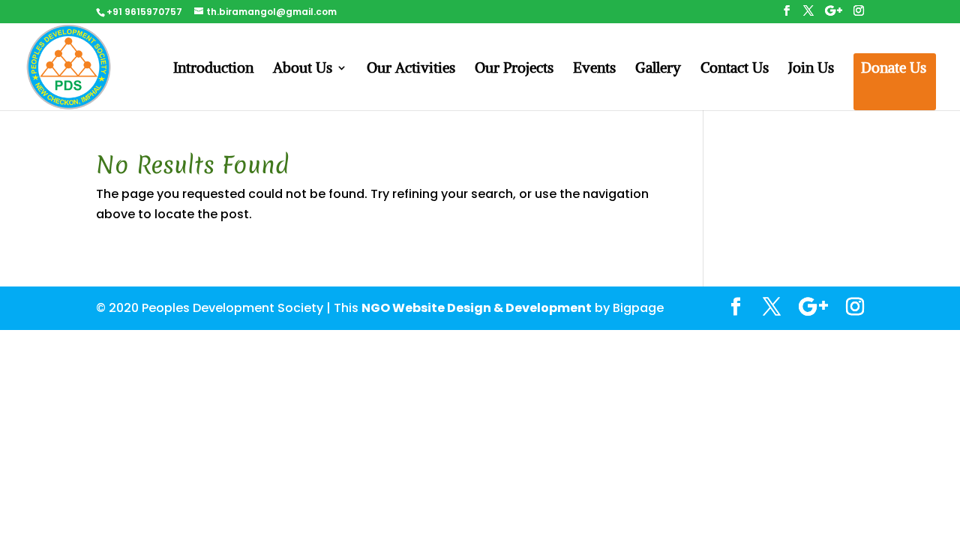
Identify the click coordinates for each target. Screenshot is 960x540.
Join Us (811, 69)
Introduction (213, 69)
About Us (302, 69)
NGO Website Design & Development (477, 307)
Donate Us (893, 69)
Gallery (658, 69)
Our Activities (411, 69)
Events (594, 69)
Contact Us (734, 69)
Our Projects (514, 69)
